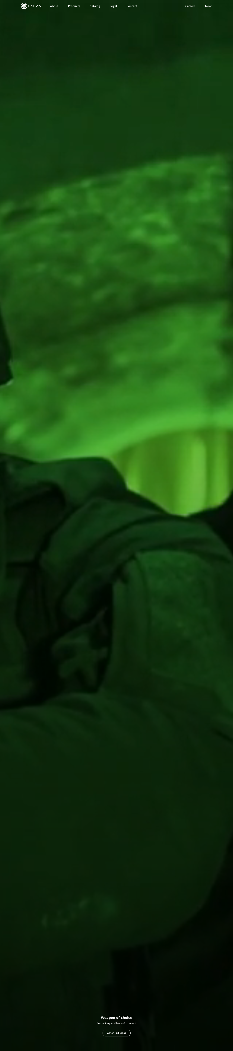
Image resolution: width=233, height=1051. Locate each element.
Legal (113, 6)
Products (74, 6)
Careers (190, 6)
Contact (131, 6)
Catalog (95, 6)
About (54, 6)
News (209, 6)
